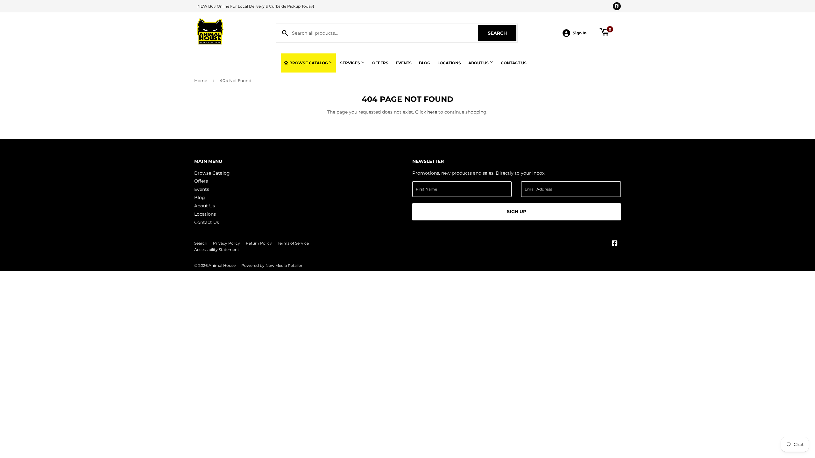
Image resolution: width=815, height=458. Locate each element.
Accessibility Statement (216, 249)
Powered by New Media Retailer (271, 265)
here (432, 112)
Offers (380, 62)
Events (404, 62)
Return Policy (259, 243)
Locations (449, 62)
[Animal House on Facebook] (615, 244)
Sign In (579, 33)
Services (350, 62)
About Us (479, 62)
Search (502, 33)
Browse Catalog (308, 62)
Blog (424, 62)
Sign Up (516, 211)
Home (200, 80)
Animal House (222, 265)
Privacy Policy (226, 243)
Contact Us (514, 62)
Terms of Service (293, 243)
